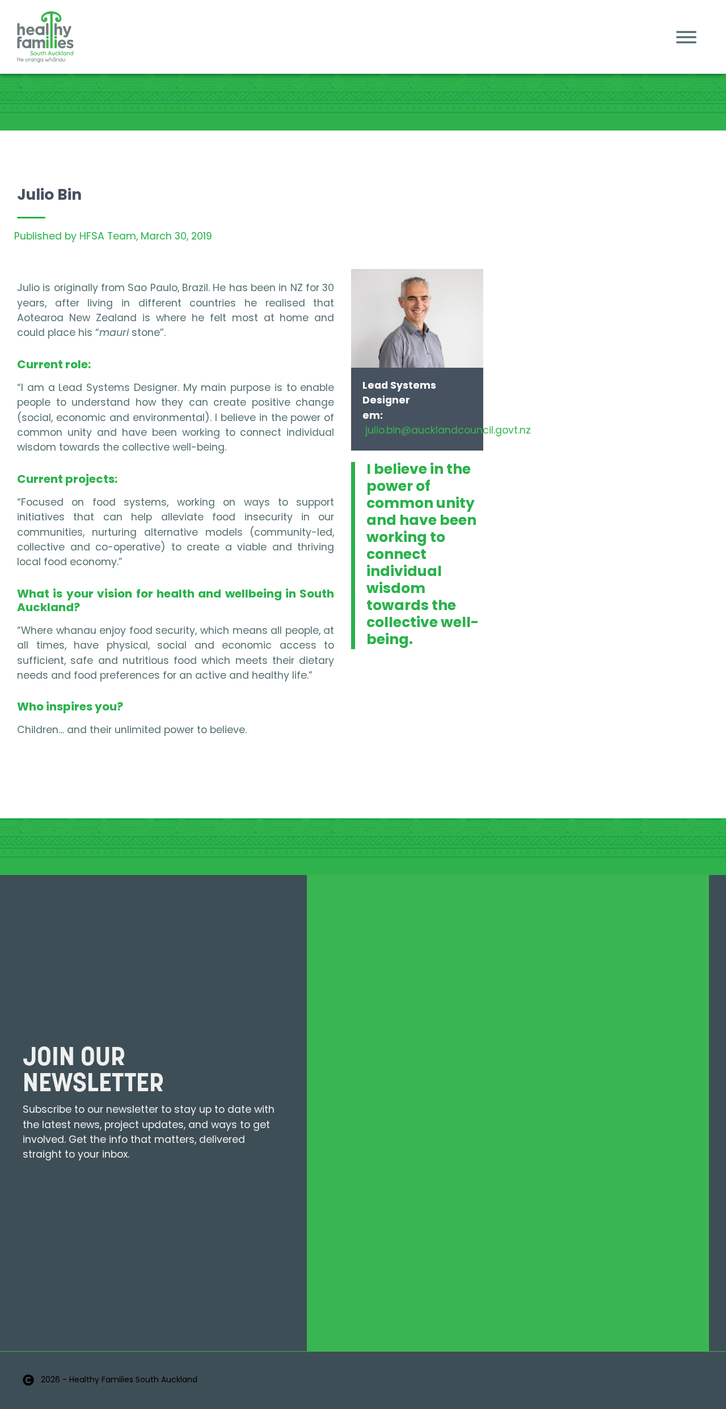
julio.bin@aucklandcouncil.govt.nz (448, 431)
